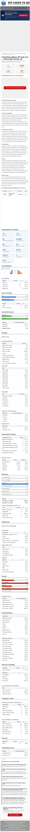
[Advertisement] (15, 36)
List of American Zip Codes (7, 8)
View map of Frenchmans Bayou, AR (15, 87)
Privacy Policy (22, 829)
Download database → (15, 815)
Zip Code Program (8, 829)
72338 (4, 194)
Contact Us (16, 829)
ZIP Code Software (9, 822)
